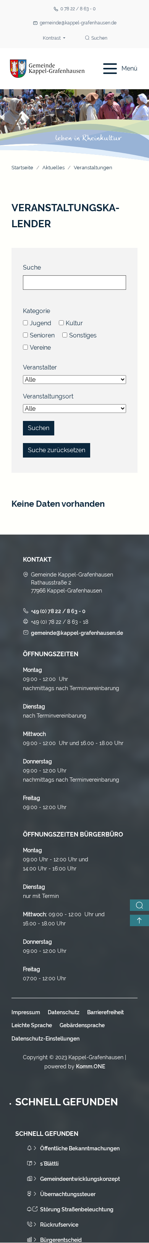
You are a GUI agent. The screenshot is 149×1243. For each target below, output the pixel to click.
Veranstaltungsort (48, 396)
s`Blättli (49, 1164)
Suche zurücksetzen (56, 450)
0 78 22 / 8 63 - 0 (78, 8)
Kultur (74, 323)
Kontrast (52, 38)
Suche (32, 267)
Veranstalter (40, 367)
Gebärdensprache (82, 1025)
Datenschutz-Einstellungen (45, 1039)
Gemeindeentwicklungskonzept (80, 1179)
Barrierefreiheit (105, 1012)
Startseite (22, 167)
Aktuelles (53, 167)
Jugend (40, 323)
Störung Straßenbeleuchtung (76, 1209)
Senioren (42, 335)
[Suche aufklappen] (139, 905)
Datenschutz (63, 1012)
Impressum (25, 1012)
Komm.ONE (90, 1066)
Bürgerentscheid (61, 1240)
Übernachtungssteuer (68, 1194)
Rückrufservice (59, 1225)
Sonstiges (83, 335)
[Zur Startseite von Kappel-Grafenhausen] (47, 68)
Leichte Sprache (31, 1025)
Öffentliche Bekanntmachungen (80, 1148)
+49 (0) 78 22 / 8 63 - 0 (58, 611)
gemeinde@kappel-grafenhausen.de (78, 23)
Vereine (40, 347)
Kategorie (36, 311)
